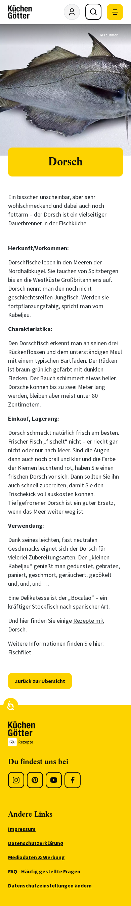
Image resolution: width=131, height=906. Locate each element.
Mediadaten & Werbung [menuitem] (36, 857)
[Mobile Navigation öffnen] (115, 12)
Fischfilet (19, 652)
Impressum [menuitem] (22, 829)
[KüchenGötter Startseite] (20, 12)
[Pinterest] (35, 780)
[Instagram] (16, 780)
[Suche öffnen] (93, 12)
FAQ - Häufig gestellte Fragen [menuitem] (44, 871)
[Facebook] (72, 780)
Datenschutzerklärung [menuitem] (35, 843)
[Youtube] (54, 780)
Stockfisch (45, 606)
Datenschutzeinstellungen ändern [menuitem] (50, 885)
